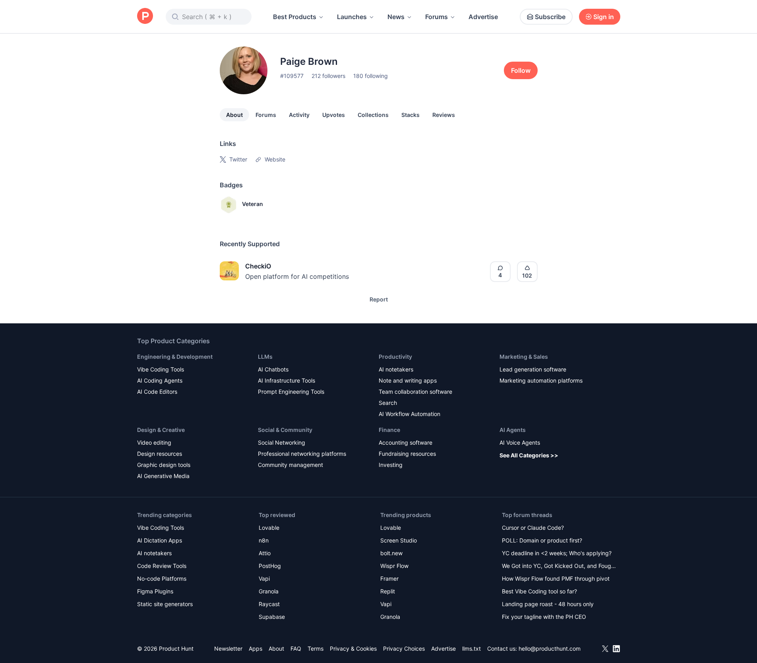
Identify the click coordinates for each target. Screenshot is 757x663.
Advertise (483, 17)
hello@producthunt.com (550, 648)
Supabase (272, 616)
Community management (290, 464)
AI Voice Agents (520, 442)
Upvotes (333, 114)
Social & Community (285, 429)
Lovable (269, 527)
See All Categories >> (529, 455)
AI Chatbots (273, 369)
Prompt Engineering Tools (291, 391)
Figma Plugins (155, 591)
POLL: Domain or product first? (542, 540)
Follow (520, 70)
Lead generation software (533, 369)
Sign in (603, 17)
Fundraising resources (407, 453)
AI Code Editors (157, 391)
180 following (370, 75)
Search (388, 402)
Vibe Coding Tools (160, 369)
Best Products (294, 17)
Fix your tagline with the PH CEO (544, 616)
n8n (264, 540)
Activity (299, 114)
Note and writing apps (408, 380)
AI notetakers (396, 369)
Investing (391, 464)
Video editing (154, 442)
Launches (352, 17)
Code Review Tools (161, 565)
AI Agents (513, 429)
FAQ (295, 648)
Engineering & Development (175, 356)
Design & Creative (161, 429)
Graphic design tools (163, 464)
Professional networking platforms (302, 453)
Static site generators (165, 604)
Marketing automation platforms (541, 380)
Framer (389, 578)
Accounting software (405, 442)
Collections (373, 114)
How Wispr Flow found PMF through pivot (556, 578)
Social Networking (281, 442)
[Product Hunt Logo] (145, 16)
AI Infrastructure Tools (286, 380)
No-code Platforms (161, 578)
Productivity (395, 356)
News (396, 17)
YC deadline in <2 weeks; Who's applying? (557, 553)
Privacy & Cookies (353, 648)
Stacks (410, 114)
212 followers (328, 75)
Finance (389, 429)
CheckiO (258, 266)
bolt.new (391, 553)
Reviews (443, 114)
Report (379, 299)
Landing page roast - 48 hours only (548, 604)
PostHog (270, 565)
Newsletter (228, 648)
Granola (269, 591)
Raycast (269, 604)
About (234, 114)
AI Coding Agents (159, 380)
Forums (436, 17)
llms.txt (471, 648)
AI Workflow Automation (409, 413)
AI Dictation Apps (159, 540)
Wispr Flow (394, 565)
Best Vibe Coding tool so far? (539, 591)
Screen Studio (398, 540)
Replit (387, 591)
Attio (265, 553)
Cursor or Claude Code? (533, 527)
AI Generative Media (163, 475)
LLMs (265, 356)
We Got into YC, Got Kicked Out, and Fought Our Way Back (559, 566)
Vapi (264, 578)
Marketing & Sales (524, 356)
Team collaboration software (415, 391)
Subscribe (550, 17)
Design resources (159, 453)
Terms (315, 648)
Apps (255, 648)
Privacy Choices (404, 648)
